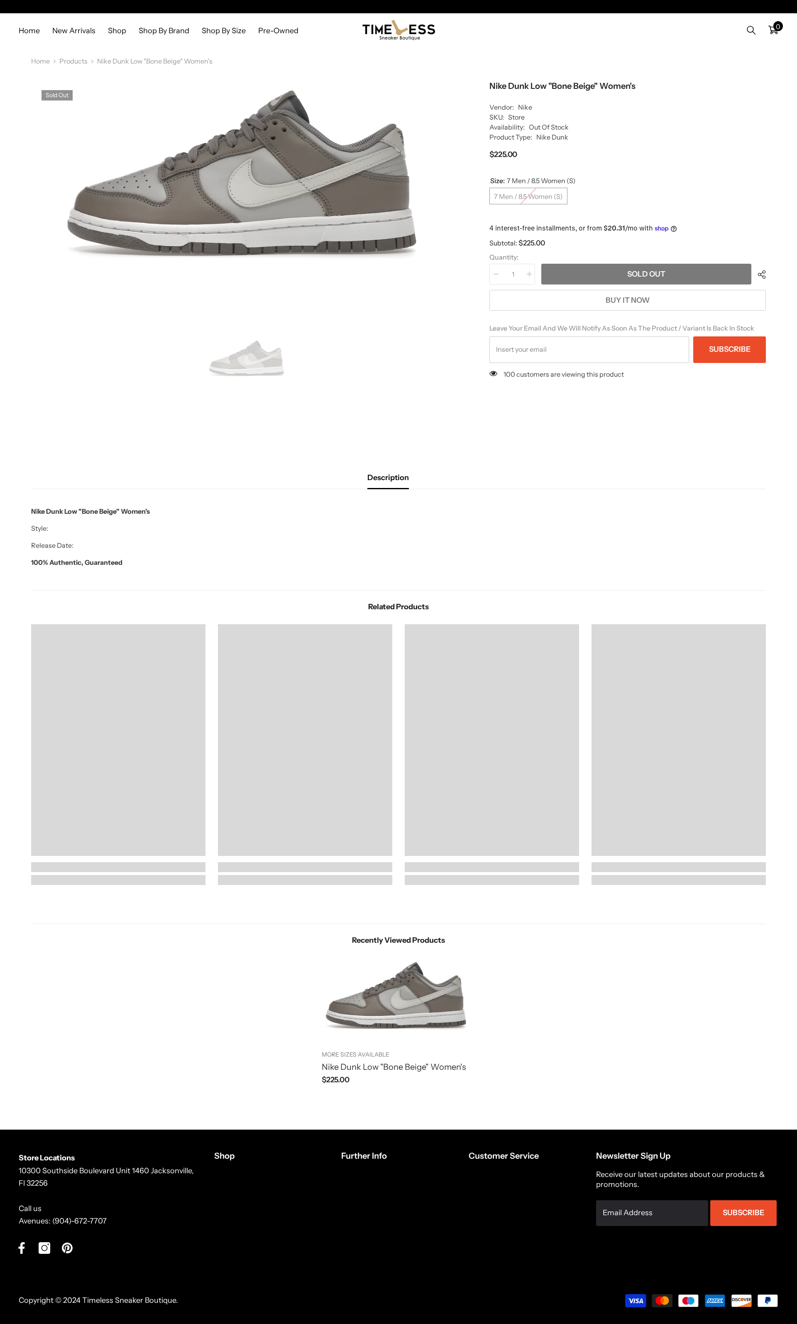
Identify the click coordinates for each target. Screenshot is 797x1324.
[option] (248, 181)
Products (73, 61)
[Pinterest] (67, 1248)
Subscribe (730, 349)
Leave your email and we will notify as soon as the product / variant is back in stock (621, 328)
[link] (118, 867)
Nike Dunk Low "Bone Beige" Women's (394, 1067)
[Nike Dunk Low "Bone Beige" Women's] (398, 999)
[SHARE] (758, 274)
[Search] (751, 30)
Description (388, 477)
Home (40, 61)
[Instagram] (44, 1248)
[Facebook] (21, 1248)
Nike (525, 107)
